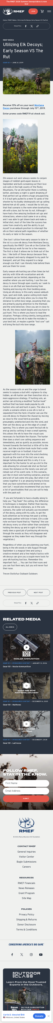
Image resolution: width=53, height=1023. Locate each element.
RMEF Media (12, 20)
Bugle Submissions (26, 862)
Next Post (38, 593)
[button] (26, 26)
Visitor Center (26, 856)
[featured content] (26, 992)
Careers (26, 867)
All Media (10, 627)
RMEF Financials (26, 883)
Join (33, 11)
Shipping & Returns (26, 919)
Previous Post (14, 593)
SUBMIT (26, 799)
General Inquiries (27, 851)
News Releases (26, 888)
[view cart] (42, 11)
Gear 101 (6, 63)
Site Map (26, 898)
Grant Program (27, 893)
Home (5, 20)
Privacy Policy (26, 914)
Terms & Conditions (26, 929)
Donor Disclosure (26, 924)
